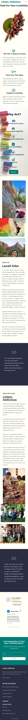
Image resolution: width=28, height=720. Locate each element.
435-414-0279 (7, 704)
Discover (13, 172)
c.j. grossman (5, 270)
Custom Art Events (7, 693)
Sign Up (14, 658)
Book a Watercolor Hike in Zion (11, 687)
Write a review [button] (17, 604)
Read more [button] (9, 623)
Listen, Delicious (11, 2)
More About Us (6, 678)
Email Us (5, 707)
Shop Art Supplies (7, 696)
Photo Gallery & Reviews (9, 713)
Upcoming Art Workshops (9, 690)
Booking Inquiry (7, 710)
